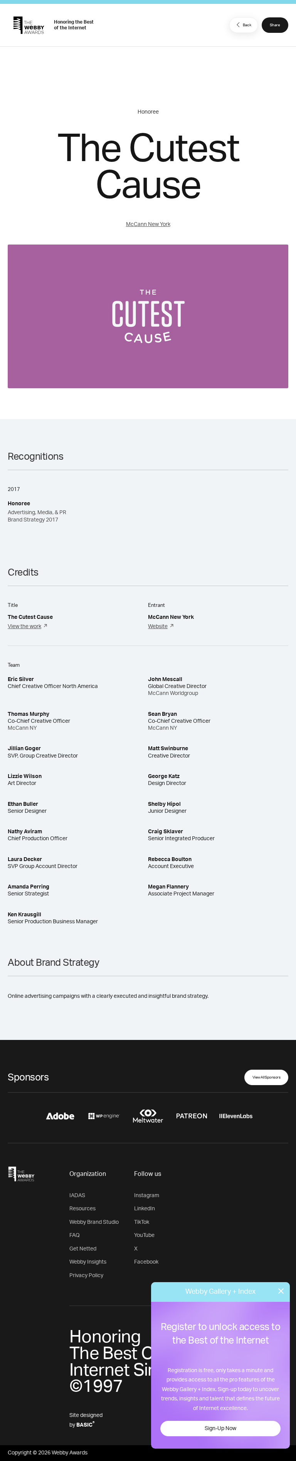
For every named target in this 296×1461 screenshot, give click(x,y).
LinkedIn (144, 1208)
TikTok (141, 1222)
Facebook (146, 1262)
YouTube (144, 1235)
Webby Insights (87, 1262)
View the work (24, 626)
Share (275, 25)
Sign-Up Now (220, 1428)
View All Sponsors (266, 1077)
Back (247, 25)
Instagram (146, 1195)
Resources (82, 1208)
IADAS (77, 1195)
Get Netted (82, 1249)
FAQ (74, 1235)
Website (158, 626)
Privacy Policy (86, 1275)
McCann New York (148, 224)
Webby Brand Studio (94, 1222)
